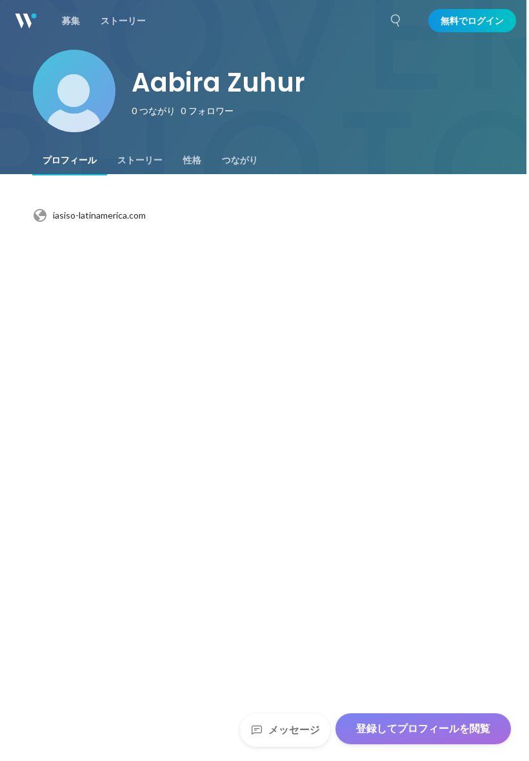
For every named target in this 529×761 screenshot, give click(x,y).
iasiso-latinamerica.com (99, 215)
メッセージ (294, 729)
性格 (192, 159)
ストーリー (140, 159)
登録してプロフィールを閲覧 (423, 728)
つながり (240, 159)
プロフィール (70, 159)
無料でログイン (472, 20)
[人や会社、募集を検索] (396, 21)
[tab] (69, 159)
